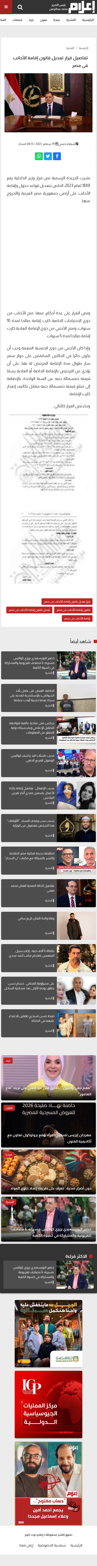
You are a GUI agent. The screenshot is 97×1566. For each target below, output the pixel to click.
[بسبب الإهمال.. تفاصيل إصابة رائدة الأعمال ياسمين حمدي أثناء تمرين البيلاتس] (76, 795)
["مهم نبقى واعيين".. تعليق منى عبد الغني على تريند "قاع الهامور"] (48, 1077)
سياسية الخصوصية (52, 1545)
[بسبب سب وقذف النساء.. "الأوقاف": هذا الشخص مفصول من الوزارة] (76, 828)
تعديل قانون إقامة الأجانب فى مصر (29, 610)
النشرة (71, 20)
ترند (31, 20)
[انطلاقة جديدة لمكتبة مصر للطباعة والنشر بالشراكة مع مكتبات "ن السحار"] (76, 861)
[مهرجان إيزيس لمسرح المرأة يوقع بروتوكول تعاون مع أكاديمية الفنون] (48, 1124)
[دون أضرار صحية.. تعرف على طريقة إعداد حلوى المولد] (48, 1171)
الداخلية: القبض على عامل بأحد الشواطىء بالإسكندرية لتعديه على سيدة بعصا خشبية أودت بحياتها (32, 695)
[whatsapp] (39, 156)
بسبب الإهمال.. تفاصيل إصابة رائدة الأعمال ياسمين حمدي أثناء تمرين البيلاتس (31, 792)
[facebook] (57, 156)
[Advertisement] (48, 256)
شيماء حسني (66, 144)
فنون (43, 20)
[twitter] (48, 156)
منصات (17, 20)
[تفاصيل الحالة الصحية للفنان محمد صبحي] (76, 893)
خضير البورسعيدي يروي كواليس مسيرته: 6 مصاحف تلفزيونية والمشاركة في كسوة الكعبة (29, 662)
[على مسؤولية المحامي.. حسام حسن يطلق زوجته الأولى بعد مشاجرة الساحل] (76, 991)
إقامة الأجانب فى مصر (77, 618)
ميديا (56, 20)
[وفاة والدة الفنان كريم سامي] (76, 926)
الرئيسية (88, 20)
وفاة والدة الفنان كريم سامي (36, 918)
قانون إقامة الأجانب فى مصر (73, 610)
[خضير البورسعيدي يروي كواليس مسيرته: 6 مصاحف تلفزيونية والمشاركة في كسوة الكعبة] (76, 665)
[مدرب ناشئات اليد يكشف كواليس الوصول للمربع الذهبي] (76, 763)
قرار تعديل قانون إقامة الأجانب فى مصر (67, 601)
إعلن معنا (26, 1545)
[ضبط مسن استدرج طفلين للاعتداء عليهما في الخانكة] (76, 1023)
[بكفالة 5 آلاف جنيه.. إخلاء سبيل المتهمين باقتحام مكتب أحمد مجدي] (76, 958)
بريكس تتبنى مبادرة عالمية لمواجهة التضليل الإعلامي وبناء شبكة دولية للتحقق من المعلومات (31, 727)
